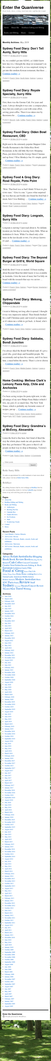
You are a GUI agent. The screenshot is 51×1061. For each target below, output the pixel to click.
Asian (12, 165)
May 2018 (8, 748)
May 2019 (8, 719)
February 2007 (9, 999)
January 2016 (9, 817)
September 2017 (10, 768)
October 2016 (9, 795)
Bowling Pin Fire (12, 509)
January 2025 (9, 611)
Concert (25, 562)
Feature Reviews (12, 514)
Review (24, 582)
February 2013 (9, 898)
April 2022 (8, 648)
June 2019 (8, 716)
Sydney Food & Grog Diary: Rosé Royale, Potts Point (21, 179)
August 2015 (9, 829)
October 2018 (9, 736)
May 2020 (8, 689)
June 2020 (8, 687)
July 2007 (8, 989)
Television (17, 586)
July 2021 (8, 662)
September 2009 (10, 952)
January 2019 (9, 729)
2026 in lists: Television (12, 544)
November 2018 (10, 734)
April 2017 (8, 780)
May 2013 (8, 891)
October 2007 (9, 981)
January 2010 (9, 947)
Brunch (12, 120)
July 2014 (8, 861)
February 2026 (9, 601)
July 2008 (8, 967)
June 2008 (8, 969)
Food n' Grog (14, 78)
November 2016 (10, 792)
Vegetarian (43, 287)
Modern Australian (25, 579)
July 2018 (8, 743)
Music (23, 32)
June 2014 (8, 864)
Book (6, 559)
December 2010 (10, 937)
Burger (35, 287)
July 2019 (8, 714)
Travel (19, 588)
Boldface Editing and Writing (33, 27)
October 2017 (9, 765)
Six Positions (11, 517)
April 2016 (8, 810)
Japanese (41, 165)
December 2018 (10, 731)
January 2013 (9, 900)
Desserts (24, 565)
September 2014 (10, 856)
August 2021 (9, 660)
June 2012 (8, 910)
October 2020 (9, 677)
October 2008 (9, 959)
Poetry (16, 582)
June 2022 (8, 643)
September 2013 (10, 886)
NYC (5, 582)
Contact (32, 32)
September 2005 (10, 1004)
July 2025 (8, 606)
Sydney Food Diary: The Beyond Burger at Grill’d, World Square (25, 259)
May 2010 (8, 942)
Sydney (33, 78)
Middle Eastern (25, 368)
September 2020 (10, 680)
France (26, 571)
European (17, 203)
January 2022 (9, 653)
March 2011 (9, 932)
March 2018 (9, 753)
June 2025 (8, 608)
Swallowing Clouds (13, 522)
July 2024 (8, 618)
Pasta (18, 416)
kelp (10, 416)
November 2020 (10, 675)
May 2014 (8, 866)
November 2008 (10, 957)
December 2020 (10, 672)
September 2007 (10, 984)
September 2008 (10, 962)
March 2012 (9, 913)
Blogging (37, 556)
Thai (39, 245)
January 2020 (9, 699)
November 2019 (10, 704)
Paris (11, 582)
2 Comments (36, 455)
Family (24, 568)
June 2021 (8, 665)
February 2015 (9, 844)
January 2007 (9, 1001)
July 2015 (8, 832)
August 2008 (9, 964)
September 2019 (10, 709)
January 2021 (9, 670)
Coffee (22, 120)
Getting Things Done (9, 574)
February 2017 (9, 785)
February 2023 (9, 633)
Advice (6, 556)
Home (6, 27)
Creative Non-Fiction (12, 565)
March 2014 (9, 871)
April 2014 (8, 869)
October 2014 (9, 854)
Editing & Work (35, 565)
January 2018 (9, 758)
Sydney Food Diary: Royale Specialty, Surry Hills (21, 92)
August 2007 (9, 986)
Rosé (11, 206)
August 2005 (9, 1006)
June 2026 (8, 596)
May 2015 (8, 837)
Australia (23, 556)
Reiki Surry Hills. (23, 478)
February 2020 (9, 697)
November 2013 (10, 881)
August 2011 (9, 925)
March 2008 (9, 972)
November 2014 (10, 851)
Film (29, 567)
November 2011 (10, 918)
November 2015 (10, 822)
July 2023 (8, 623)
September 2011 (10, 923)
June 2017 (8, 775)
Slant (8, 519)
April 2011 (8, 930)
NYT (14, 416)
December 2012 (10, 903)
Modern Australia (9, 579)
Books (27, 559)
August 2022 (9, 640)
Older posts (8, 462)
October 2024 (9, 616)
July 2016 (8, 802)
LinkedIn (30, 490)
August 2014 (9, 859)
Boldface (34, 487)
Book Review (16, 559)
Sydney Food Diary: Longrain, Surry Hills (23, 217)
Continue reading (11, 73)
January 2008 (9, 977)
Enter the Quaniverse (23, 7)
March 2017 (9, 783)
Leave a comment (9, 167)
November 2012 (10, 905)
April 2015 (8, 839)
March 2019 (9, 724)
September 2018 (10, 738)
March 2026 (9, 599)
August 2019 (9, 711)
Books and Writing (11, 32)
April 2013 (8, 893)
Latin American (15, 576)
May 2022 (8, 645)
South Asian (24, 78)
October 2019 (9, 707)
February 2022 (9, 650)
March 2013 (9, 896)
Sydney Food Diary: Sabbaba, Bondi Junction (23, 340)
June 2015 (8, 834)
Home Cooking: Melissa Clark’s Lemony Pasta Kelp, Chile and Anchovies (24, 384)
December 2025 (10, 603)
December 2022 (10, 638)
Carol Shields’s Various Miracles (15, 534)
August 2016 (9, 800)
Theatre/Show (9, 588)
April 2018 (8, 751)
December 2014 (10, 849)
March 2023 (9, 630)
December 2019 (10, 702)
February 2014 (9, 873)
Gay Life (32, 571)
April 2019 (8, 721)
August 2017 (9, 770)
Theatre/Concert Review (32, 585)
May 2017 (8, 778)
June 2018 (8, 746)
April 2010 (8, 945)
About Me (15, 27)
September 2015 (10, 827)
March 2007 (9, 996)
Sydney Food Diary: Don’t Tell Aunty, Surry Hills (23, 50)
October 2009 (9, 950)
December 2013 (10, 878)
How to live (38, 574)
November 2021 (10, 657)
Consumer (33, 562)
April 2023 (8, 628)
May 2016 (8, 807)
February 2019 (9, 726)
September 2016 (10, 797)
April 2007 (8, 994)
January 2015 (9, 846)
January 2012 (9, 915)
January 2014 (9, 876)
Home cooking (36, 414)
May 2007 (8, 991)
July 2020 (8, 684)
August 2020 (9, 682)
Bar (11, 203)
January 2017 (9, 788)
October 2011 (9, 920)
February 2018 (9, 756)
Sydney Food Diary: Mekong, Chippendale (22, 301)
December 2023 (10, 621)
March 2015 (9, 842)
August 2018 (9, 741)
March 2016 (9, 812)
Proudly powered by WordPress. (15, 1016)
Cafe (18, 120)
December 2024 (10, 613)
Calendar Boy (11, 512)
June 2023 (8, 626)
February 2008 (9, 974)
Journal (5, 576)
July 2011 (8, 927)
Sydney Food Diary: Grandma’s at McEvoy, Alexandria (24, 428)
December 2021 (10, 655)
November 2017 (10, 763)
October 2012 (9, 908)
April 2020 (8, 692)
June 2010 (8, 940)
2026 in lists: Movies (11, 536)
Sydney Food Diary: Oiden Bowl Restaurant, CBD (24, 134)
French (5, 206)
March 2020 (9, 694)
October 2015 (9, 824)
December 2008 (10, 954)
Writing (27, 588)
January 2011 (9, 935)
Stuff (32, 582)
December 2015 (10, 819)
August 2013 (9, 888)
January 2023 (9, 635)
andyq (25, 55)
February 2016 (9, 815)
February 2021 (9, 667)
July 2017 (8, 773)
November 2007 (10, 979)
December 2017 (10, 761)
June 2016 (8, 805)
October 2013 (9, 883)
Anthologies (11, 507)
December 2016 (10, 790)
